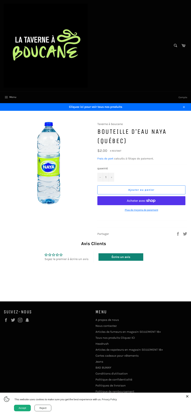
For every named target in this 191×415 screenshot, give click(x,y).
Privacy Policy (109, 399)
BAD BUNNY (103, 367)
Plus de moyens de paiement (141, 210)
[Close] (187, 396)
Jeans (99, 361)
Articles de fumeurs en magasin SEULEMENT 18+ (128, 331)
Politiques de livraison (111, 385)
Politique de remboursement (115, 391)
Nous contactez (106, 326)
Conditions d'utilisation (112, 373)
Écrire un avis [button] (121, 257)
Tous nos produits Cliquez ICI (115, 337)
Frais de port (105, 158)
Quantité (102, 168)
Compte (183, 97)
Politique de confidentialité (114, 379)
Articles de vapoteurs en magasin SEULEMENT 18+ (129, 349)
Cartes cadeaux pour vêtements (117, 355)
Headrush (102, 343)
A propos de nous (107, 320)
